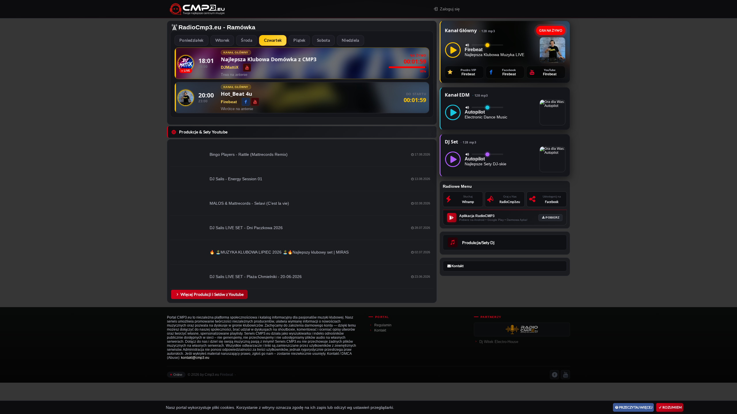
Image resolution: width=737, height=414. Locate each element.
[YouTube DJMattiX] (247, 68)
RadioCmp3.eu (199, 27)
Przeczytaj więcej (635, 407)
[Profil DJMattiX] (186, 63)
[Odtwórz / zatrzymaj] (453, 50)
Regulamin (383, 325)
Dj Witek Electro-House (498, 342)
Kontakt (380, 330)
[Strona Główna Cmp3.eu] (248, 9)
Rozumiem (672, 407)
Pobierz (552, 217)
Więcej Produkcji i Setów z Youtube (212, 294)
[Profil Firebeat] (186, 98)
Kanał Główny (470, 30)
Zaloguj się (450, 9)
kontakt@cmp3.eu (195, 358)
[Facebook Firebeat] (246, 102)
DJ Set (460, 142)
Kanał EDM (466, 95)
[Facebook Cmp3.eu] (554, 374)
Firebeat (226, 375)
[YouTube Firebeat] (255, 102)
